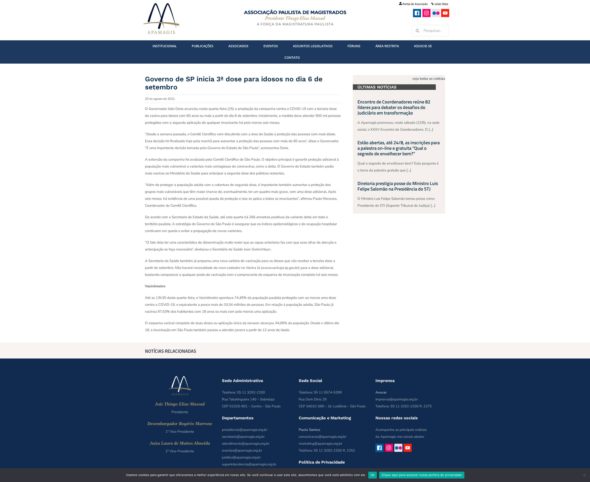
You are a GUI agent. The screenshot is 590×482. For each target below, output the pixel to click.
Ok (373, 475)
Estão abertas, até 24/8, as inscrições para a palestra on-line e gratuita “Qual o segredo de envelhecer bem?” (398, 148)
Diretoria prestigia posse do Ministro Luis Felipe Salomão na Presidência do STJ (397, 186)
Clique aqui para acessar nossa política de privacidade (421, 475)
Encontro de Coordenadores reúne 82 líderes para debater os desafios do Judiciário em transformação (393, 107)
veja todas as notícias (428, 78)
